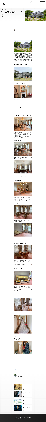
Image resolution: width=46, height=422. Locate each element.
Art (19, 2)
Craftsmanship (39, 2)
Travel (33, 2)
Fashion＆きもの (29, 2)
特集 (42, 2)
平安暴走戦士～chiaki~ (17, 339)
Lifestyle (36, 2)
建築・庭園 (16, 369)
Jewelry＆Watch (25, 2)
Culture (21, 2)
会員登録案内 (42, 1)
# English (30, 1)
